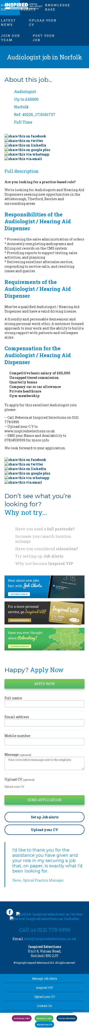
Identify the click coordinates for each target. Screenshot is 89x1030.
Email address (17, 717)
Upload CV (20, 779)
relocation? (67, 548)
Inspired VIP (60, 563)
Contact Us (44, 1006)
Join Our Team (10, 37)
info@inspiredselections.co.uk (50, 938)
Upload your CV (42, 22)
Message (18, 754)
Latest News (8, 22)
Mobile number (18, 735)
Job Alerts (53, 556)
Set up (44, 817)
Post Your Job (44, 37)
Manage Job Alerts (44, 978)
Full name (13, 698)
